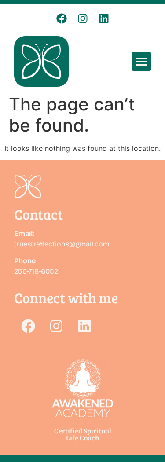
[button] (141, 61)
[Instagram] (82, 18)
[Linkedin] (103, 18)
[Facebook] (61, 18)
